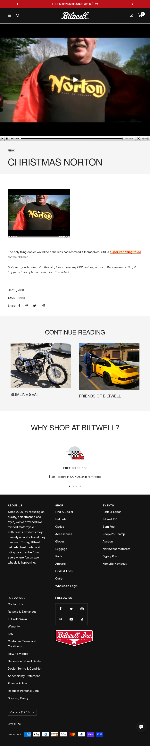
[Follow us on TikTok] (82, 619)
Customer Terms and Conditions (22, 643)
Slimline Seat (24, 394)
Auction (108, 541)
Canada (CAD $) (20, 712)
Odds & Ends (64, 571)
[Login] (131, 15)
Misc (11, 150)
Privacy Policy (17, 683)
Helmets (61, 519)
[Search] (18, 15)
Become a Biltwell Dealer (24, 661)
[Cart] (140, 15)
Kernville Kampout (115, 563)
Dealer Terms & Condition (25, 668)
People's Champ (114, 534)
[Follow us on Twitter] (71, 608)
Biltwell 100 (110, 519)
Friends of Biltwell (100, 396)
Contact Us (15, 604)
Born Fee (109, 526)
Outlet (59, 578)
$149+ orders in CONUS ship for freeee (75, 477)
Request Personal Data (23, 691)
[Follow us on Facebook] (60, 608)
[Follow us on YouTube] (71, 619)
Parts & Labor (112, 512)
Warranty (14, 626)
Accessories (63, 534)
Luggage (61, 549)
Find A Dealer (64, 512)
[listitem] (19, 305)
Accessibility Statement (24, 676)
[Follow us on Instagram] (82, 608)
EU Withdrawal (17, 619)
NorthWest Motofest (116, 549)
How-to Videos (18, 654)
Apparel (60, 563)
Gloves (60, 541)
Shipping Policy (18, 698)
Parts (58, 556)
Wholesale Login (66, 586)
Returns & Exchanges (22, 611)
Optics (59, 526)
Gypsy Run (110, 556)
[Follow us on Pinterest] (60, 619)
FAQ (10, 634)
